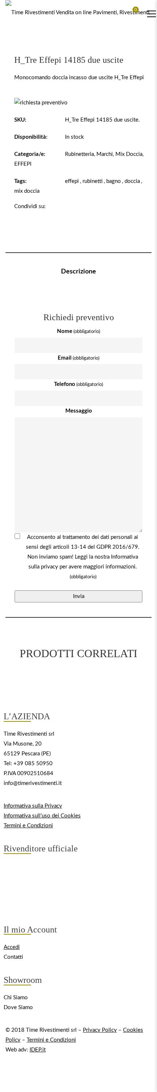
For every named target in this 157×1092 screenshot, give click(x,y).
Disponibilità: (30, 137)
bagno (113, 181)
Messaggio (78, 411)
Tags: (20, 181)
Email (78, 358)
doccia (132, 181)
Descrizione (78, 271)
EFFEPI (22, 164)
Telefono (78, 384)
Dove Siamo (18, 1007)
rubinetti (93, 181)
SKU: (20, 120)
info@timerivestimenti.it (33, 783)
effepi (72, 181)
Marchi (104, 154)
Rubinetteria (79, 154)
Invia (78, 596)
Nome (78, 331)
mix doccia (26, 191)
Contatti (13, 957)
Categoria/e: (29, 154)
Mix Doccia (128, 154)
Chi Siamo (16, 997)
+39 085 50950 (33, 763)
